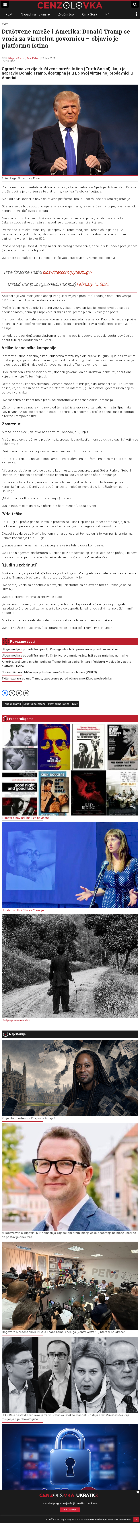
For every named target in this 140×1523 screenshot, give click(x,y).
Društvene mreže (35, 704)
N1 (107, 14)
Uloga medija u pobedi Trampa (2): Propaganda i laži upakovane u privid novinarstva (60, 649)
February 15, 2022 (92, 284)
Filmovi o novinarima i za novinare (25, 818)
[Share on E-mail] (26, 693)
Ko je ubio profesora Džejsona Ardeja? (28, 1118)
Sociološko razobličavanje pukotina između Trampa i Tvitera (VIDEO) (49, 672)
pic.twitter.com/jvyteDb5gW (67, 272)
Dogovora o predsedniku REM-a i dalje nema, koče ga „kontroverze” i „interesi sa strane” (63, 1332)
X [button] (136, 1519)
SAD (75, 704)
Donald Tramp (12, 704)
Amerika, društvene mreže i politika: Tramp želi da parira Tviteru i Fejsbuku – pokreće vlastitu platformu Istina (66, 664)
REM (9, 14)
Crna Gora (89, 14)
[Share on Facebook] (5, 693)
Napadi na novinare (35, 14)
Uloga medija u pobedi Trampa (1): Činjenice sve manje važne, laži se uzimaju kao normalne (65, 655)
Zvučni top (66, 14)
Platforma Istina (59, 704)
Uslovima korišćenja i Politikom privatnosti (107, 1519)
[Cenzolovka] (70, 5)
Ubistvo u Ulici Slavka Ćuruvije (23, 910)
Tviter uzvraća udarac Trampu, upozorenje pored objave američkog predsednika (57, 678)
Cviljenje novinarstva (16, 1020)
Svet (5, 24)
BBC (12, 61)
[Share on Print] (19, 693)
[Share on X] (12, 693)
